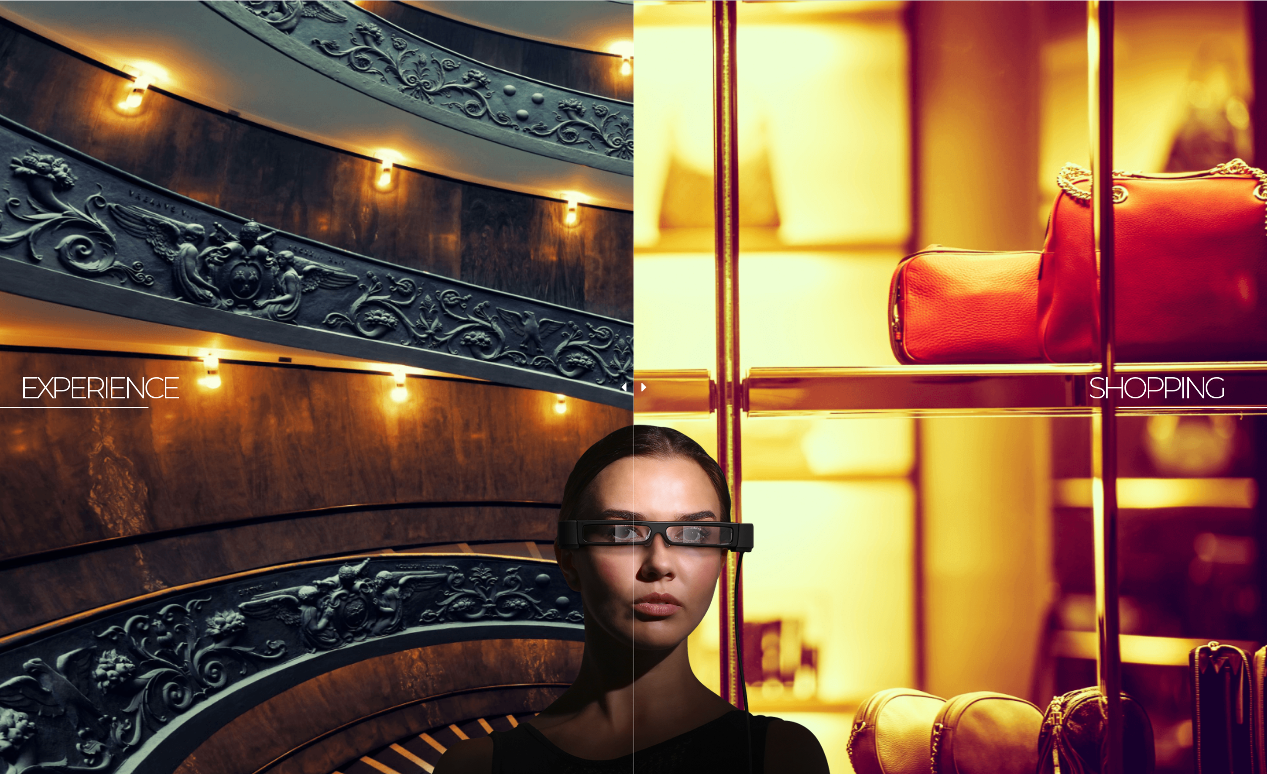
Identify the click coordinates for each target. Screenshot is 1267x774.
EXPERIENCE (99, 388)
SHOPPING (1155, 388)
